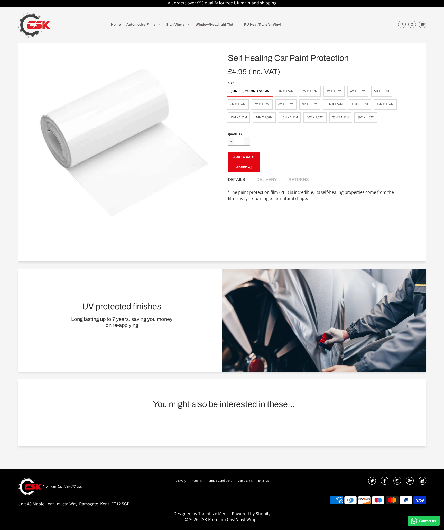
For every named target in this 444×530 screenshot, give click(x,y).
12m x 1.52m (385, 104)
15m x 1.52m (289, 117)
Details (236, 179)
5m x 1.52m (381, 91)
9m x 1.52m (309, 104)
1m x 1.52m (286, 91)
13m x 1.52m (238, 117)
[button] (244, 162)
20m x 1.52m (315, 117)
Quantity (235, 134)
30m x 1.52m (366, 117)
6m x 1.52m (237, 104)
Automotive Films (141, 24)
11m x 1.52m (359, 104)
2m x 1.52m (309, 91)
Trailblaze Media (214, 513)
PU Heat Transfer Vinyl (263, 24)
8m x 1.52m (285, 104)
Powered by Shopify (251, 513)
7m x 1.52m (261, 104)
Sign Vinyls (175, 24)
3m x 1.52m (333, 91)
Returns (298, 179)
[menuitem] (115, 24)
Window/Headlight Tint (215, 24)
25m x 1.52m (340, 117)
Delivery (266, 179)
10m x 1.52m (334, 104)
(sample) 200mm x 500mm (250, 91)
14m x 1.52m (264, 117)
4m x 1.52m (357, 91)
